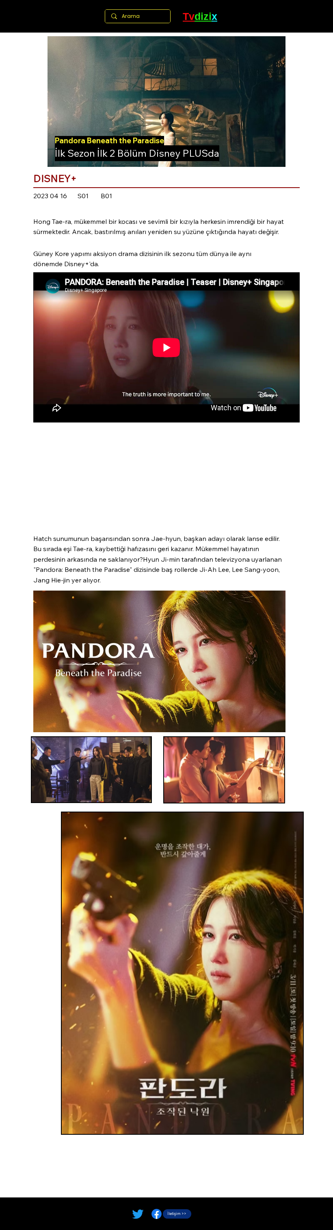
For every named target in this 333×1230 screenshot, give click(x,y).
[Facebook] (156, 1214)
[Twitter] (138, 1214)
